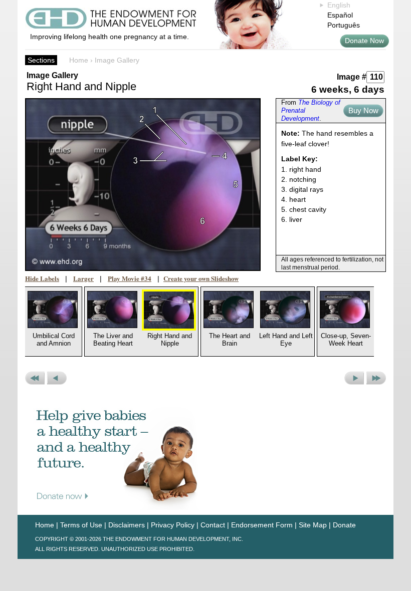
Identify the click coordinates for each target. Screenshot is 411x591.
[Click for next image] (143, 184)
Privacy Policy (172, 525)
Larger (83, 278)
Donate (344, 525)
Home (78, 60)
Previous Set (35, 378)
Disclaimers (126, 525)
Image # (351, 77)
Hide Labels (42, 278)
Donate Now (364, 41)
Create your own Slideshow (201, 278)
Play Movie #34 (129, 278)
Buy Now (363, 110)
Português (343, 25)
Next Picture (354, 378)
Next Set (376, 378)
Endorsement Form (262, 525)
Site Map (313, 525)
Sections (41, 60)
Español (340, 15)
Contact (212, 525)
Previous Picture (57, 378)
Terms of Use (81, 525)
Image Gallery (117, 60)
